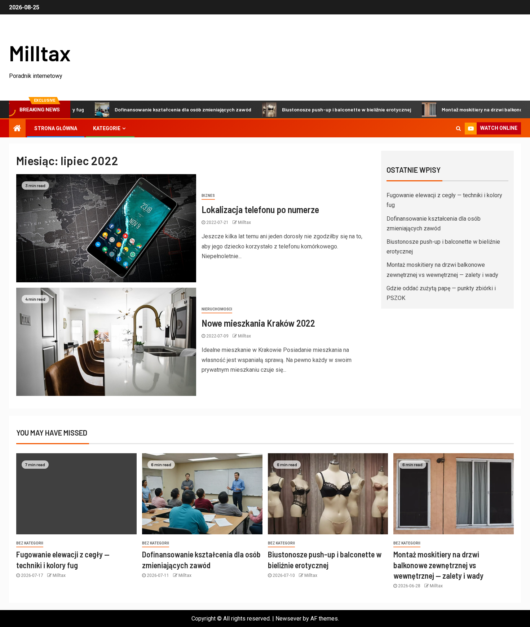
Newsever (288, 618)
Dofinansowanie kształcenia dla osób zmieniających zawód (165, 109)
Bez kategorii (29, 543)
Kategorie (106, 128)
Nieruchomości (217, 309)
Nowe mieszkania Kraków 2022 (258, 322)
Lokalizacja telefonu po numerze (260, 209)
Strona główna (55, 128)
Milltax (40, 53)
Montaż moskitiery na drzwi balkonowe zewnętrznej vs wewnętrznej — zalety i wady (438, 564)
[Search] (458, 128)
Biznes (208, 196)
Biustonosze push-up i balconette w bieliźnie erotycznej (328, 109)
